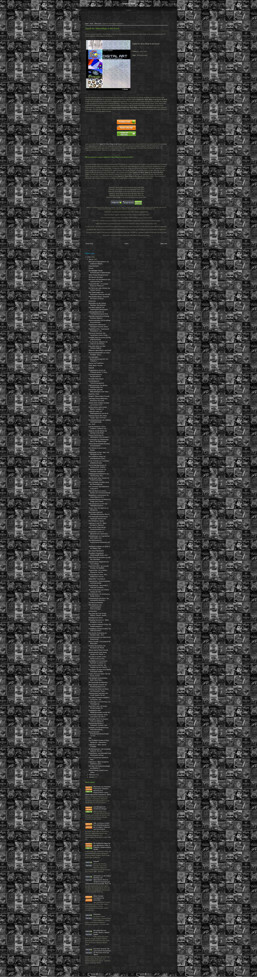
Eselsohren (92, 301)
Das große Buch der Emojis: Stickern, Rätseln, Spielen (101, 932)
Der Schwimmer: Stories (96, 521)
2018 (89, 257)
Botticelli (91, 368)
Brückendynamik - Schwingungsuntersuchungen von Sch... (99, 734)
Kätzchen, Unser (94, 394)
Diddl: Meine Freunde (95, 365)
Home (128, 10)
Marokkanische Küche (96, 618)
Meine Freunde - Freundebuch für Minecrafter (98, 898)
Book (91, 23)
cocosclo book (128, 3)
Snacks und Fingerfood (96, 363)
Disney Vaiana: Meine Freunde (98, 650)
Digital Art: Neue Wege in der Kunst (102, 28)
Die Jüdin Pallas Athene (96, 379)
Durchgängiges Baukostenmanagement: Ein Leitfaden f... (98, 359)
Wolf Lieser (98, 23)
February (92, 774)
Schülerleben (93, 611)
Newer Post (89, 243)
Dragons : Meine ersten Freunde (99, 396)
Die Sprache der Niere (96, 277)
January (92, 777)
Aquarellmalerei (94, 266)
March (91, 259)
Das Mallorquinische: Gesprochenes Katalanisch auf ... (99, 542)
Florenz (91, 268)
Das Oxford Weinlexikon (96, 551)
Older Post (163, 243)
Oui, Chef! (92, 424)
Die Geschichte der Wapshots (98, 682)
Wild (90, 738)
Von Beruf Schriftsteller (96, 602)
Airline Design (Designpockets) (98, 275)
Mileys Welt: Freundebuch (97, 579)
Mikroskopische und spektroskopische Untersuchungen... (95, 607)
